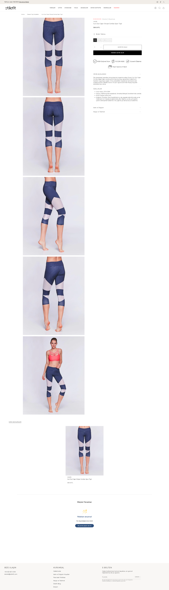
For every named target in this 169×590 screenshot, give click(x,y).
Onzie (95, 21)
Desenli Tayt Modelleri (33, 14)
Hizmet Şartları (116, 581)
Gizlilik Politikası (106, 581)
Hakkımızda (57, 571)
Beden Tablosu (101, 34)
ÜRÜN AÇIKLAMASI (99, 74)
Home (22, 14)
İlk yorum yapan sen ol (84, 526)
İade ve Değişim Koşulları (61, 574)
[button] (60, 7)
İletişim (55, 587)
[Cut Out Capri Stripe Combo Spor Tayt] (85, 450)
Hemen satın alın (117, 53)
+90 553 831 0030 (10, 572)
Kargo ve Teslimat (99, 112)
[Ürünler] (164, 7)
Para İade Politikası (59, 577)
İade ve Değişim (98, 107)
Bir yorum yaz (112, 19)
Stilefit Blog (57, 584)
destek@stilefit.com (10, 574)
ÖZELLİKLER (97, 89)
